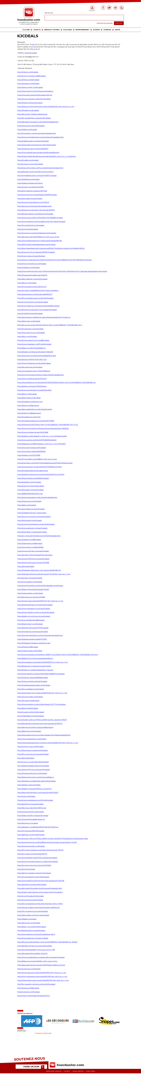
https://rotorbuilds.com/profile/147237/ (31, 287)
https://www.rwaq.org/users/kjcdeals (31, 256)
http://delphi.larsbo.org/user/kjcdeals (31, 930)
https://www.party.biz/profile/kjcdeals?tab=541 (34, 95)
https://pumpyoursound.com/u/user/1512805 (34, 865)
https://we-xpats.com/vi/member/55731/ (32, 854)
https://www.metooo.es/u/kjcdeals (30, 900)
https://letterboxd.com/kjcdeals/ (29, 520)
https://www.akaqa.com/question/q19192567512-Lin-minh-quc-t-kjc (42, 662)
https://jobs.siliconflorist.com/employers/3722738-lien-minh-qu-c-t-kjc (43, 574)
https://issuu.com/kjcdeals (27, 336)
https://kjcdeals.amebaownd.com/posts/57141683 (35, 421)
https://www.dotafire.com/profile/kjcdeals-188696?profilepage (41, 674)
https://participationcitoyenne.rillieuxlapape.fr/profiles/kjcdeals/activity (43, 735)
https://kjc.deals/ (31, 53)
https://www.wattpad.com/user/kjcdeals (32, 528)
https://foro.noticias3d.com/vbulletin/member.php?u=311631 (40, 904)
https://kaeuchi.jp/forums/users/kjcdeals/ (32, 816)
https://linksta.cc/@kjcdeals (27, 647)
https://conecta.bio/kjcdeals (27, 229)
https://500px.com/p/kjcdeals (28, 80)
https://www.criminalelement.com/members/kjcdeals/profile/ (40, 137)
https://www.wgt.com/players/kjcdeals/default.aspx (36, 356)
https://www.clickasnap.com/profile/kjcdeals (34, 363)
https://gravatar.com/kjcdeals (28, 84)
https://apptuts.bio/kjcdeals (27, 708)
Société (96, 30)
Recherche (49, 13)
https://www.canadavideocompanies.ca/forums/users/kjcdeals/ (41, 957)
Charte (67, 1071)
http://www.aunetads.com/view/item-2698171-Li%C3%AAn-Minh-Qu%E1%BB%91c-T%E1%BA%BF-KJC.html (57, 655)
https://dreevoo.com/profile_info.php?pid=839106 (36, 210)
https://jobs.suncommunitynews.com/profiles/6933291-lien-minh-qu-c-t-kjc (45, 107)
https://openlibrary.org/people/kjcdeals (32, 532)
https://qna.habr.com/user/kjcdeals (30, 490)
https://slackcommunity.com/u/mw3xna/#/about (35, 777)
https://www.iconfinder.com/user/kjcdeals (33, 551)
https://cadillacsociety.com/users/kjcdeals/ (33, 141)
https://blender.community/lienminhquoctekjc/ (35, 172)
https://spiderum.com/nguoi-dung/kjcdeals (33, 616)
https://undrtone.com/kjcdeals (28, 969)
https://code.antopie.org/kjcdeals (29, 651)
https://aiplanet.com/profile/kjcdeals (31, 835)
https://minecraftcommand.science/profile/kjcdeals (36, 145)
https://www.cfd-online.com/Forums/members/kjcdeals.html (40, 168)
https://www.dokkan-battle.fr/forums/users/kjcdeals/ (37, 858)
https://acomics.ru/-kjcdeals (27, 823)
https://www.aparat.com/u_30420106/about (33, 371)
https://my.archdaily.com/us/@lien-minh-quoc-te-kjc (37, 459)
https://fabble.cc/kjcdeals (26, 919)
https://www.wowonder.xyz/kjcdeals (31, 846)
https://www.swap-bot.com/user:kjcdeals (32, 938)
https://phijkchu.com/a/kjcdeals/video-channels (35, 670)
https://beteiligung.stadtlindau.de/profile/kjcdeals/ (36, 781)
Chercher (118, 23)
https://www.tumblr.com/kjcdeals (30, 87)
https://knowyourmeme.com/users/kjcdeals (33, 517)
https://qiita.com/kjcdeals (26, 505)
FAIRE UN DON (31, 1066)
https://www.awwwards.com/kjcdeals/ (31, 448)
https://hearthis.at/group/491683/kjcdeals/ (33, 478)
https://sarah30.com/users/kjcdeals (30, 804)
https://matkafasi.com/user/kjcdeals (30, 716)
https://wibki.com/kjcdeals (27, 129)
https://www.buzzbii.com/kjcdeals (30, 697)
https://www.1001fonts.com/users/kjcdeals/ (33, 559)
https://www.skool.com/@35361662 (30, 547)
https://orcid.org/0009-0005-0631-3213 (32, 359)
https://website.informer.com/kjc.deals (31, 513)
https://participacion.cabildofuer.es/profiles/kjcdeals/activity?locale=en (43, 317)
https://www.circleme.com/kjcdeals (30, 812)
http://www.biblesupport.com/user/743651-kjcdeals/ (36, 175)
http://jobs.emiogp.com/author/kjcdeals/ (32, 750)
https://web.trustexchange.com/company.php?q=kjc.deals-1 (40, 892)
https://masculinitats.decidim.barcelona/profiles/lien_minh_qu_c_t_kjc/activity (46, 156)
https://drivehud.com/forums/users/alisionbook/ (35, 727)
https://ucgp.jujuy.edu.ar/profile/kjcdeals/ (33, 762)
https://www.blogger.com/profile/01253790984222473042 (39, 467)
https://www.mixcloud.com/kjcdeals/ (31, 333)
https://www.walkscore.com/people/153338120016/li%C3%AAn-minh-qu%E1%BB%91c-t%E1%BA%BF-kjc (56, 382)
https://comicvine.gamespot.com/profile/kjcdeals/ (36, 524)
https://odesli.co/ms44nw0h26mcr (30, 183)
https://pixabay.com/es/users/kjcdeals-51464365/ (35, 352)
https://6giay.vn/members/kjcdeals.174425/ (33, 589)
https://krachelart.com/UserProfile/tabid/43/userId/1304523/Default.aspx (45, 463)
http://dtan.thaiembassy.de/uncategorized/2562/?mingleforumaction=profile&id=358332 (51, 248)
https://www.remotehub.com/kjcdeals (31, 264)
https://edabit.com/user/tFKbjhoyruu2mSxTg (34, 789)
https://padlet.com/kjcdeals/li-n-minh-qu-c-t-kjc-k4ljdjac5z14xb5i (41, 436)
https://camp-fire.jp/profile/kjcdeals (30, 486)
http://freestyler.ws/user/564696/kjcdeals (32, 678)
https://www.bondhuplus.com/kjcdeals (32, 773)
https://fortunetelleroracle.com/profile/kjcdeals (35, 298)
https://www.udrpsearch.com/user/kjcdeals (33, 609)
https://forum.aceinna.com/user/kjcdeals (32, 911)
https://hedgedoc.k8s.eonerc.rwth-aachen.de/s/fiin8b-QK (39, 570)
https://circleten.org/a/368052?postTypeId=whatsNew (38, 290)
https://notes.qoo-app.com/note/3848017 (32, 149)
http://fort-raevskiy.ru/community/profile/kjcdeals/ (36, 984)
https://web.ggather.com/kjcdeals (30, 593)
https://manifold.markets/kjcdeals (30, 313)
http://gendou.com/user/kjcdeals (29, 578)
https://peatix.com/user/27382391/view (31, 386)
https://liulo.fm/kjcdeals (26, 869)
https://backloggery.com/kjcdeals (30, 624)
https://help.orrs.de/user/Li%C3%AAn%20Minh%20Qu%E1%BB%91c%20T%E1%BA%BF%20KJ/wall (54, 260)
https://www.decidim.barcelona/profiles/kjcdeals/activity (38, 152)
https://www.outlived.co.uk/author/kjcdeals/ (34, 99)
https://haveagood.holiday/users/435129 (32, 275)
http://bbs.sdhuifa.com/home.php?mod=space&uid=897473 (39, 724)
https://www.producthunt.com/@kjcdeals (33, 340)
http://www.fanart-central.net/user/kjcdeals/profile (36, 133)
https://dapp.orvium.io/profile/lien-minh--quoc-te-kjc (37, 961)
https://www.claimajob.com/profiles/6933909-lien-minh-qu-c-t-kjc (42, 976)
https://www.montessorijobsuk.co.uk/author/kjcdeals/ (37, 861)
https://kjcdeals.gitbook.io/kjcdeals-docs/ (32, 471)
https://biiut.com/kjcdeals (26, 283)
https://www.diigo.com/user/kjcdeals (31, 509)
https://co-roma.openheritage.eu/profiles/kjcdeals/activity (39, 536)
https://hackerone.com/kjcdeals (29, 501)
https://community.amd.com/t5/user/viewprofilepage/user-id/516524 (43, 428)
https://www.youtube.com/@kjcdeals (31, 76)
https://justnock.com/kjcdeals (28, 992)
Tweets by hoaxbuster (43, 1033)
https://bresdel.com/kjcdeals (28, 110)
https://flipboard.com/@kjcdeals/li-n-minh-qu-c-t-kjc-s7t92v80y (41, 444)
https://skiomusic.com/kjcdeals (28, 321)
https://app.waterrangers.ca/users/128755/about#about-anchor (41, 965)
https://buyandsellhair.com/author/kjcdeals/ (34, 118)
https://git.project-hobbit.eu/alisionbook (32, 114)
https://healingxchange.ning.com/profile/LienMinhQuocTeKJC (40, 474)
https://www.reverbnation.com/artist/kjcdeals (34, 390)
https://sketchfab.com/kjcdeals (29, 398)
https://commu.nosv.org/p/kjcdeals (30, 747)
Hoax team (90, 1071)
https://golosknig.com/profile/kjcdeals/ (31, 884)
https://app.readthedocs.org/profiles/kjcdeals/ (34, 409)
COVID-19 (36, 30)
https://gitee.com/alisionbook (28, 405)
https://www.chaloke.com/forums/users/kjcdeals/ (35, 612)
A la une (26, 30)
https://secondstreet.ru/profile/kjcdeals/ (32, 279)
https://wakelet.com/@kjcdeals (29, 540)
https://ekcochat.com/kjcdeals (28, 923)
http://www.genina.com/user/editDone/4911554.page (37, 195)
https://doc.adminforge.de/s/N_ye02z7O (32, 953)
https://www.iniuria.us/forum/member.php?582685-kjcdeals (40, 218)
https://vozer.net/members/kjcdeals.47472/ (33, 996)
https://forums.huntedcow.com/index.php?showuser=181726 (40, 850)
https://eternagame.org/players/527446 (32, 191)
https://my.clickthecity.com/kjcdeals (30, 225)
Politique (67, 30)
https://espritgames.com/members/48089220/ (34, 294)
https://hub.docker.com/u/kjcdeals (30, 329)
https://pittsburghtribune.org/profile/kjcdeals (34, 946)
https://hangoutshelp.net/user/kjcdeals (32, 681)
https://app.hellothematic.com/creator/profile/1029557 (37, 793)
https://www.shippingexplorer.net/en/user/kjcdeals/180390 (39, 241)
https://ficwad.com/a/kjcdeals (28, 701)
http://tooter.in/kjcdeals (26, 796)
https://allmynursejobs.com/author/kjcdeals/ (34, 873)
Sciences (107, 30)
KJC (33, 44)
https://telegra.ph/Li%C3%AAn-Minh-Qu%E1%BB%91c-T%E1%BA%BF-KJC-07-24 (47, 425)
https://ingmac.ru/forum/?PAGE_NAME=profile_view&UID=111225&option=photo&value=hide (52, 838)
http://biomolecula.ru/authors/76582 (31, 597)
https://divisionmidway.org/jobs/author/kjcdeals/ (35, 214)
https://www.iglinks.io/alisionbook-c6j (31, 819)
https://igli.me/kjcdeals (25, 758)
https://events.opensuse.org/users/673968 (33, 563)
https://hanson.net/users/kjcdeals (29, 103)
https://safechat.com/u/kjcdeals (29, 731)
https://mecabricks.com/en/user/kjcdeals (32, 632)
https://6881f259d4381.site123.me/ (30, 494)
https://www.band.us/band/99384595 (31, 451)
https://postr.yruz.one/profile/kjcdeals (31, 927)
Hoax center (77, 1071)
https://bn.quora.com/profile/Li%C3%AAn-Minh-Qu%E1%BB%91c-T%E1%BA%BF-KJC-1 (49, 325)
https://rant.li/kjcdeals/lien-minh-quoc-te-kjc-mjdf (36, 950)
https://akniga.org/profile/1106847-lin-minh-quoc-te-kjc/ (38, 237)
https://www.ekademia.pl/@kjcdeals (31, 620)
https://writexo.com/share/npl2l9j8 (30, 187)
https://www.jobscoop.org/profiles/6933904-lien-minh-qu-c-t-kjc (41, 973)
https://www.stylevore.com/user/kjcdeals (32, 302)
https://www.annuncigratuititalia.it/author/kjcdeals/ (36, 233)
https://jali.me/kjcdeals (25, 566)
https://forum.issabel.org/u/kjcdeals (30, 689)
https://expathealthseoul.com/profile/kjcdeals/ (35, 605)
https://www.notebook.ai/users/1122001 (32, 379)
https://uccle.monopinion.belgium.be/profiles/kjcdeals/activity (40, 375)
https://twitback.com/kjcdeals (28, 267)
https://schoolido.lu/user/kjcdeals (29, 198)
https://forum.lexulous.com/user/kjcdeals (33, 754)
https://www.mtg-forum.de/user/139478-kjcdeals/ (36, 252)
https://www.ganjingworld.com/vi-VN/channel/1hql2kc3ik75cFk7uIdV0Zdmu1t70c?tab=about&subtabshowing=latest (62, 271)
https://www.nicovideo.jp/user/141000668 (32, 432)
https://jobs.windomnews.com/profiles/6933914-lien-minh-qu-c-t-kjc (43, 980)
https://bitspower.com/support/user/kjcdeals (34, 666)
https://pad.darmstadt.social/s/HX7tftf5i (32, 639)
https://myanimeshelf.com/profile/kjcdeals (33, 877)
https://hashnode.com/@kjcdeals (29, 543)
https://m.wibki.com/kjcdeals (28, 160)
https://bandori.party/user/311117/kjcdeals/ (32, 628)
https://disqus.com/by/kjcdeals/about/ (31, 348)
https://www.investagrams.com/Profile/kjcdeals (35, 800)
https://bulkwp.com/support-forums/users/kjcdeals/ (37, 310)
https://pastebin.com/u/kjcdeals (29, 482)
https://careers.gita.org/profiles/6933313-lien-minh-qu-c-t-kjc (40, 601)
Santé (117, 30)
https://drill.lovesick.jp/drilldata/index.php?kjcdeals (36, 244)
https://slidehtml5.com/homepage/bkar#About (35, 658)
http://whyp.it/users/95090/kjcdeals (30, 831)
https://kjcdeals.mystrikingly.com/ (30, 402)
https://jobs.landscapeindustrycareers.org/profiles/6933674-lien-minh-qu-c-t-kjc (47, 743)
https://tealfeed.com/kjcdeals (28, 179)
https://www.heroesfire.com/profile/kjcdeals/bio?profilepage (40, 586)
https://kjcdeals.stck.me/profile (29, 417)
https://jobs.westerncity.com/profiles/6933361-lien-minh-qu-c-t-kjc (42, 693)
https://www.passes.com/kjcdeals (29, 582)
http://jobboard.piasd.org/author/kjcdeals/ (33, 766)
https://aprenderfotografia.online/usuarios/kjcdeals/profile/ (39, 888)
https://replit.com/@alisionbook (29, 413)
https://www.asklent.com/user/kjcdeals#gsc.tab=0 (36, 934)
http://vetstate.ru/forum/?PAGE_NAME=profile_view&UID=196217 (42, 720)
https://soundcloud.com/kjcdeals (29, 367)
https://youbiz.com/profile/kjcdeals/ (30, 712)
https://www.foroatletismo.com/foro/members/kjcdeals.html (40, 635)
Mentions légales (53, 1071)
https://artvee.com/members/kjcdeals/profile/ (34, 206)
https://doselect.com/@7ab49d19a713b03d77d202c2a (37, 827)
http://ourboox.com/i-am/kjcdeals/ (30, 164)
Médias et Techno (52, 30)
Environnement (82, 30)
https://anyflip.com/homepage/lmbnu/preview (34, 555)
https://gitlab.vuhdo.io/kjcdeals (28, 785)
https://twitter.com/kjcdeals (27, 72)
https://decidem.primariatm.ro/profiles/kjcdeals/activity (37, 122)
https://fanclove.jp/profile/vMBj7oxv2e (31, 808)
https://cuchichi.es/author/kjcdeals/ (30, 896)
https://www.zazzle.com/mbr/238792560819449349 (36, 440)
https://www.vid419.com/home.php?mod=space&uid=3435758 (40, 881)
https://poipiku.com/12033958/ (28, 455)
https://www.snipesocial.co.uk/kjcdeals (31, 739)
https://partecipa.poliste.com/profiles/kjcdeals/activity (37, 497)
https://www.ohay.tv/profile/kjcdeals (31, 126)
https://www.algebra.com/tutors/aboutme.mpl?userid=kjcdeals (41, 221)
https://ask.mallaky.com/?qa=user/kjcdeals (33, 915)
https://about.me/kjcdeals (27, 394)
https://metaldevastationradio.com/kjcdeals (33, 685)
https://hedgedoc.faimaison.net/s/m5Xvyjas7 (33, 643)
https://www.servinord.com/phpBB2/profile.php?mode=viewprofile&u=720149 (47, 842)
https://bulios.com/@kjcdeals (28, 988)
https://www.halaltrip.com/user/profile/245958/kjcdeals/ (38, 306)
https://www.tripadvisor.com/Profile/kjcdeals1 (34, 344)
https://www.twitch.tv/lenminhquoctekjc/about (35, 91)
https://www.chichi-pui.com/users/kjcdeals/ (33, 770)
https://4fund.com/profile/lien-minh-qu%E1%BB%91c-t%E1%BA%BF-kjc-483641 (47, 942)
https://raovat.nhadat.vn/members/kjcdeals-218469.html (38, 907)
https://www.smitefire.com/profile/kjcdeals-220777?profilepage (41, 704)
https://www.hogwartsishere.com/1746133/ (33, 202)
